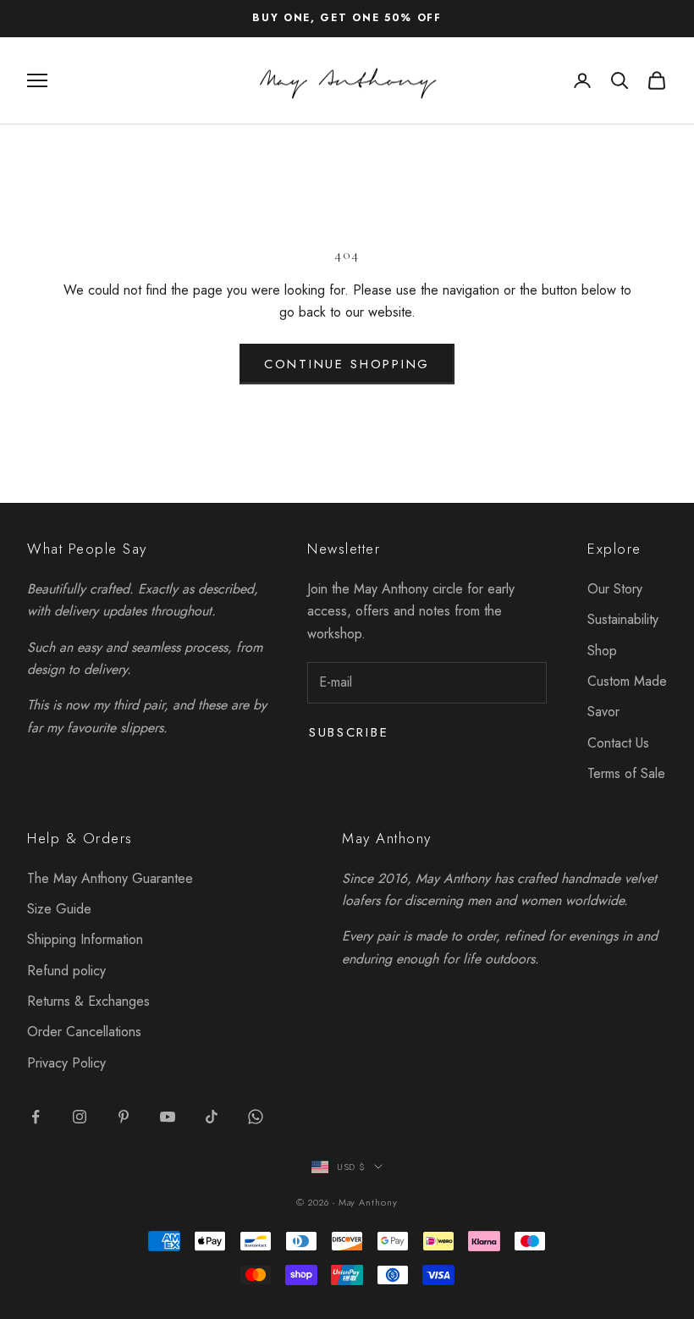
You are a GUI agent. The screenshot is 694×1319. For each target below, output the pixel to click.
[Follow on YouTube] (167, 1116)
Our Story (614, 589)
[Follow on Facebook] (35, 1116)
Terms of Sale (626, 773)
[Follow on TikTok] (211, 1116)
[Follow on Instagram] (79, 1116)
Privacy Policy (66, 1063)
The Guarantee (110, 878)
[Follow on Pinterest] (123, 1116)
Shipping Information (85, 939)
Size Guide (59, 909)
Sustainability (622, 619)
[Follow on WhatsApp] (255, 1116)
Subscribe (348, 732)
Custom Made (627, 681)
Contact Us (618, 743)
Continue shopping (347, 364)
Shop (602, 650)
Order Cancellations (84, 1031)
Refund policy (66, 970)
